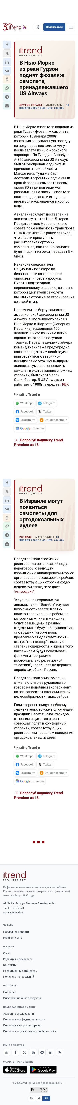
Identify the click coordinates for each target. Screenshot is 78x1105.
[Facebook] (15, 1052)
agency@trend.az (13, 912)
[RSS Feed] (59, 1052)
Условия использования (19, 1013)
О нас (6, 953)
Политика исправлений (18, 976)
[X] (24, 1052)
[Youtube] (33, 1052)
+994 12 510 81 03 (13, 907)
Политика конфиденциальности (24, 1019)
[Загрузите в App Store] (15, 1070)
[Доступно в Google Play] (43, 1070)
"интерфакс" (24, 591)
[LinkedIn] (50, 1052)
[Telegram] (42, 1052)
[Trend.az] (15, 27)
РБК (65, 384)
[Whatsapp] (6, 1052)
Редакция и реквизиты (18, 959)
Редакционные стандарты (20, 970)
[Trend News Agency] (14, 876)
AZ (39, 1098)
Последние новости (16, 931)
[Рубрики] (71, 27)
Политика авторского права (22, 1025)
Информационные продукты (22, 998)
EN (31, 1098)
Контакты (9, 965)
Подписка (9, 992)
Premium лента (13, 937)
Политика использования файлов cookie (29, 1031)
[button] (7, 44)
